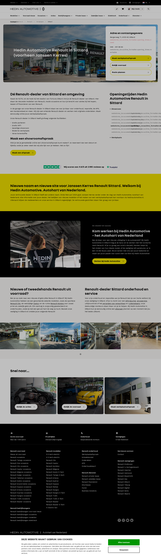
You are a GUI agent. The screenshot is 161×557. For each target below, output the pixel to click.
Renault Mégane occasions (21, 472)
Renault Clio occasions (19, 466)
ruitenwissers (134, 303)
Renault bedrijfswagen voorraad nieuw (25, 512)
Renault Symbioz (52, 466)
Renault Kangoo (57, 303)
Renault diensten (89, 473)
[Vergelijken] (116, 9)
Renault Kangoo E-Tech (55, 493)
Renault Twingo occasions (20, 460)
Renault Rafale (52, 487)
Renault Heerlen (124, 470)
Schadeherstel (87, 457)
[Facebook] (119, 520)
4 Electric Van (51, 508)
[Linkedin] (131, 520)
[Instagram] (123, 520)
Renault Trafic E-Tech (54, 499)
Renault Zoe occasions (19, 463)
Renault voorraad (17, 451)
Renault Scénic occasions (20, 481)
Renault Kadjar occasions (20, 475)
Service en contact (125, 451)
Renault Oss (122, 479)
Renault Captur (52, 463)
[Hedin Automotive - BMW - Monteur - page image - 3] (45, 244)
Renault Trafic (51, 496)
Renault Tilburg (124, 485)
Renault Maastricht (125, 476)
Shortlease (86, 485)
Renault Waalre (124, 494)
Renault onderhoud (90, 451)
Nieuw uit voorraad (18, 454)
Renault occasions (17, 457)
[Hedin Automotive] (24, 9)
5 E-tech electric (52, 454)
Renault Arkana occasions (20, 490)
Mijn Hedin (136, 9)
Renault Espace (52, 484)
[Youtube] (127, 520)
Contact (121, 454)
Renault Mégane (52, 469)
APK (83, 463)
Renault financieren (89, 482)
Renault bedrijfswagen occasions (23, 514)
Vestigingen (40, 21)
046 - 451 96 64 (116, 47)
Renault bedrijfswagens (20, 508)
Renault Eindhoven (125, 464)
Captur (36, 303)
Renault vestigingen (126, 461)
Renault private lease (90, 476)
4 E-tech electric (53, 457)
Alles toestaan (124, 542)
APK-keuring (131, 301)
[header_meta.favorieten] (123, 9)
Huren (84, 488)
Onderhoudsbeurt (89, 466)
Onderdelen (86, 460)
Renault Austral (52, 481)
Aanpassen (123, 550)
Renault (29, 21)
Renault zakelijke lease (91, 479)
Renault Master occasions (20, 502)
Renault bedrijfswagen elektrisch (23, 520)
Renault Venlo (123, 491)
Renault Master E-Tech (55, 505)
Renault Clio (15, 303)
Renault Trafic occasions (20, 499)
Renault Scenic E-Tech (55, 472)
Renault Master (52, 502)
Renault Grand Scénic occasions (23, 484)
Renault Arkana (52, 478)
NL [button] (145, 3)
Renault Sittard (124, 482)
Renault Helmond (125, 473)
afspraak (119, 309)
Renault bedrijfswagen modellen (23, 517)
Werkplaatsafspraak (90, 454)
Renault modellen (53, 451)
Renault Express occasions (21, 493)
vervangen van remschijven (113, 303)
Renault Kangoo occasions (20, 496)
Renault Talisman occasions (21, 478)
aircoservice (142, 301)
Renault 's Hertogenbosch (128, 467)
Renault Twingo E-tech (55, 475)
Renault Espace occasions (20, 487)
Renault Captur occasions (20, 469)
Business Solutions (89, 491)
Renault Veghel (124, 488)
